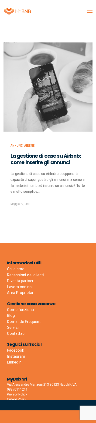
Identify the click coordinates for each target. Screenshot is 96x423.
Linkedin (14, 362)
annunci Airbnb (22, 145)
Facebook (15, 350)
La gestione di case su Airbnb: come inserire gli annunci (45, 159)
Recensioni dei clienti (25, 275)
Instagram (16, 356)
